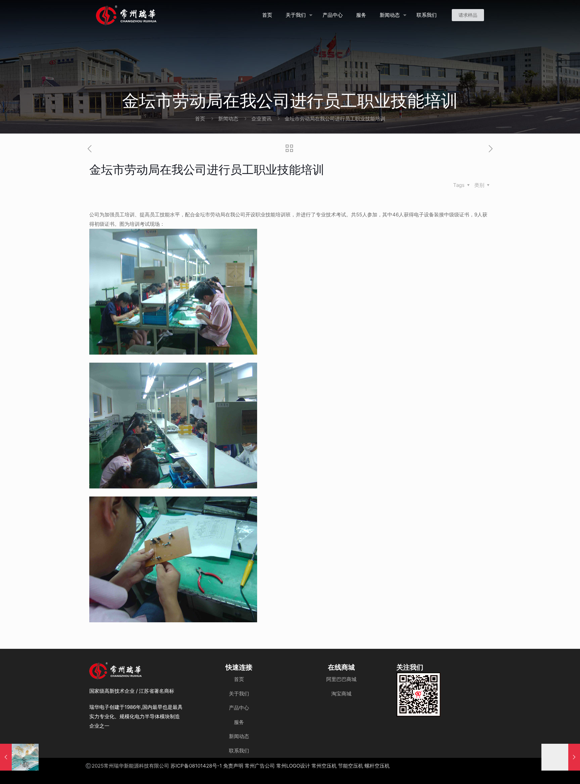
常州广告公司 (260, 766)
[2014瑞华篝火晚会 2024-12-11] (560, 757)
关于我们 (239, 693)
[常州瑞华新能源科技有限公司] (150, 15)
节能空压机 (350, 766)
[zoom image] (431, 682)
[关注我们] (418, 694)
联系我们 (239, 750)
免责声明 (233, 766)
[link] (418, 694)
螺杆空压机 (377, 766)
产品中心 (239, 707)
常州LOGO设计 (293, 766)
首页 (200, 118)
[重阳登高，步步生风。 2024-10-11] (19, 757)
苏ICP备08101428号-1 (196, 766)
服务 (239, 722)
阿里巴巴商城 (341, 679)
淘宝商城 (341, 693)
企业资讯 (261, 118)
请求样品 (467, 15)
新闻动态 (228, 118)
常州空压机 (324, 766)
